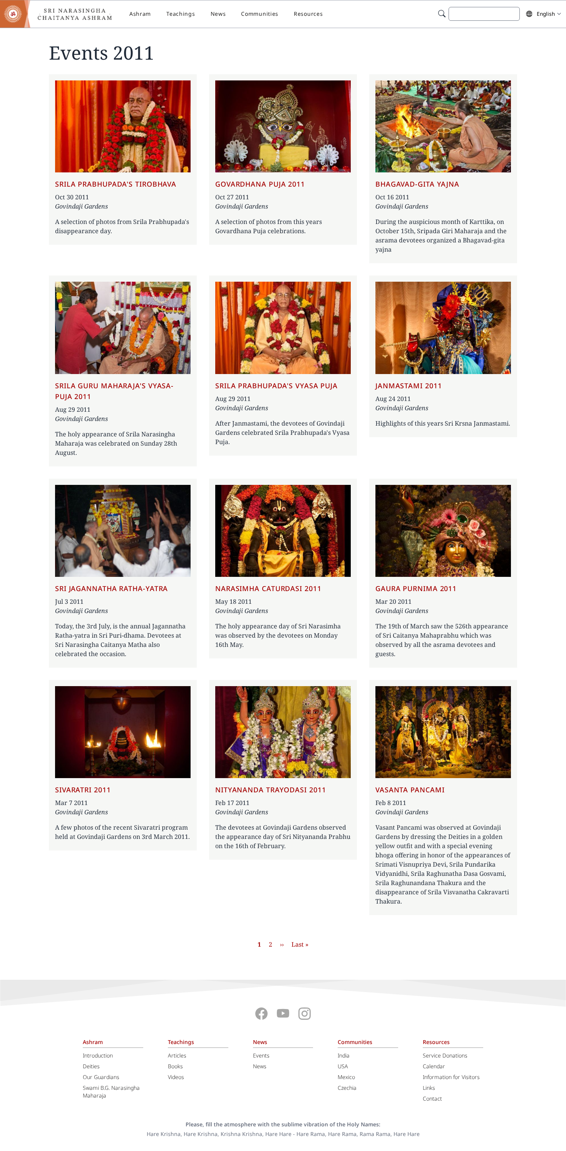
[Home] (61, 14)
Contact (432, 1098)
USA (343, 1066)
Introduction (98, 1055)
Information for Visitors (451, 1077)
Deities (91, 1066)
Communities (259, 13)
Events (261, 1055)
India (344, 1055)
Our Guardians (101, 1077)
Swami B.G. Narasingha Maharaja (111, 1091)
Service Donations (445, 1055)
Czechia (347, 1087)
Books (175, 1066)
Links (429, 1087)
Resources (308, 13)
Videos (176, 1077)
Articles (177, 1055)
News (218, 13)
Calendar (434, 1066)
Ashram (140, 13)
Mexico (346, 1077)
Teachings (180, 13)
